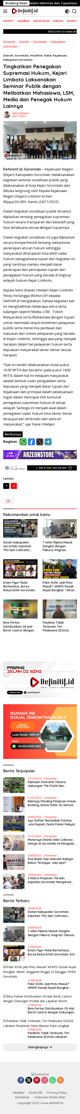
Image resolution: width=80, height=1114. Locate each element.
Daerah (8, 55)
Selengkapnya (38, 1047)
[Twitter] (28, 1080)
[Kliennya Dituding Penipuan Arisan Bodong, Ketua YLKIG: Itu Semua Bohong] (14, 804)
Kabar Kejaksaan (55, 55)
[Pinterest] (36, 1080)
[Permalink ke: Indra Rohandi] (6, 114)
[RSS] (60, 1080)
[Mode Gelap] (67, 11)
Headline (36, 55)
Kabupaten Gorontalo (17, 60)
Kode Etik (35, 1093)
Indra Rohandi (20, 113)
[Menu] (6, 11)
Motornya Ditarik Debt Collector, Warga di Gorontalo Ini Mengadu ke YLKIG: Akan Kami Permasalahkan (51, 841)
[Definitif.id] (24, 11)
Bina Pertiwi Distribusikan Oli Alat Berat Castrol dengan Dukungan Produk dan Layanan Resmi (19, 626)
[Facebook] (20, 1080)
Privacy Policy (57, 1093)
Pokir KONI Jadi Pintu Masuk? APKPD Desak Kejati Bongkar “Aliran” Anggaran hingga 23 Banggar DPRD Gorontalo (59, 586)
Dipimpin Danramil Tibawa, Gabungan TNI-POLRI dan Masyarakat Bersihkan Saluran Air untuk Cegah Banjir (52, 784)
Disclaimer (22, 1097)
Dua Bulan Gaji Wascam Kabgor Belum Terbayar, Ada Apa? (51, 861)
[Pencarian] (74, 11)
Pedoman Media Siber (50, 1097)
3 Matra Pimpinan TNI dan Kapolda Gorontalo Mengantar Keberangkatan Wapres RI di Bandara (50, 880)
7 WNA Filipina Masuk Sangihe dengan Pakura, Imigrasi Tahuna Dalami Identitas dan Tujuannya (60, 546)
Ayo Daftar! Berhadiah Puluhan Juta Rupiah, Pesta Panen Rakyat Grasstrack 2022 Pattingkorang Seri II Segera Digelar (51, 822)
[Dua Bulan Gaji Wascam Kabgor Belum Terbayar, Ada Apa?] (14, 862)
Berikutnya (13, 434)
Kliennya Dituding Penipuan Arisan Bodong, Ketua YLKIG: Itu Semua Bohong (52, 803)
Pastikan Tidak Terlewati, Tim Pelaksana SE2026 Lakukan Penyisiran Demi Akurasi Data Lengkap (56, 626)
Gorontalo (22, 55)
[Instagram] (44, 1080)
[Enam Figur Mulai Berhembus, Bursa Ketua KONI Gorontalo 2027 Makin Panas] (20, 568)
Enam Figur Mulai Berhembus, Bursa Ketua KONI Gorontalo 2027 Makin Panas (19, 586)
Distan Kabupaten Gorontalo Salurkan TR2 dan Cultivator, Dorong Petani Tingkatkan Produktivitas (17, 546)
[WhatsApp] (52, 1080)
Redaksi (18, 1093)
